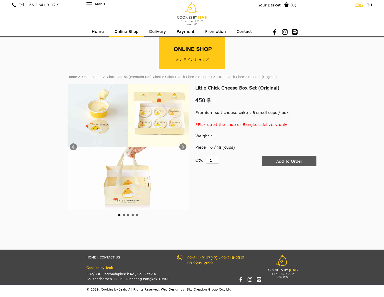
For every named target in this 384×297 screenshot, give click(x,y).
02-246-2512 (232, 257)
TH (369, 5)
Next (182, 147)
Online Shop (92, 77)
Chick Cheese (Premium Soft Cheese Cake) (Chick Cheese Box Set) (160, 77)
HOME (91, 257)
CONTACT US (110, 257)
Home (72, 77)
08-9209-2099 (200, 263)
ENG (359, 5)
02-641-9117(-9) (202, 257)
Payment (185, 31)
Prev (73, 147)
